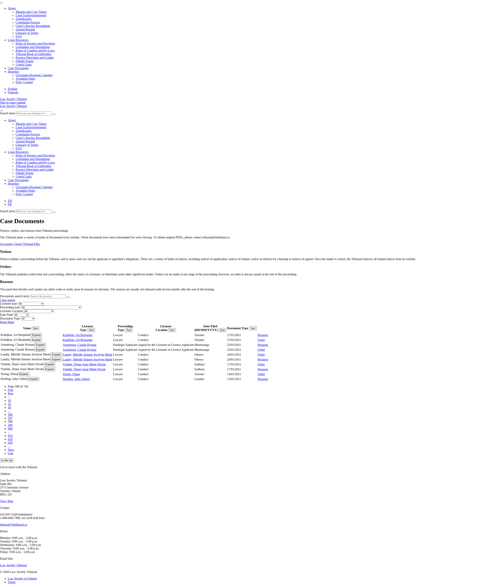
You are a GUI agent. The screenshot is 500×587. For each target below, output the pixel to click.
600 (10, 428)
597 (10, 418)
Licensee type (8, 303)
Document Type (10, 318)
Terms (11, 582)
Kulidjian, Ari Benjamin (77, 335)
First (10, 390)
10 (9, 400)
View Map (6, 501)
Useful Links (24, 64)
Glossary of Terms (27, 33)
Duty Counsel (24, 82)
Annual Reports (25, 29)
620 (10, 439)
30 (9, 407)
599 (10, 425)
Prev (10, 393)
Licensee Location (11, 311)
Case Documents (18, 68)
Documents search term (14, 296)
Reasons (263, 335)
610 (10, 435)
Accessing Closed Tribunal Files (20, 244)
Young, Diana (71, 374)
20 (9, 404)
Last (10, 453)
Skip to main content (12, 102)
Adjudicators (23, 19)
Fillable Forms (24, 61)
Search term (7, 113)
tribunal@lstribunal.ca (13, 524)
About (12, 8)
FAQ (19, 36)
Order (261, 340)
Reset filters (7, 322)
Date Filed (6, 314)
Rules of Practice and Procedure (35, 43)
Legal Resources (18, 40)
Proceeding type (10, 307)
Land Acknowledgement (31, 15)
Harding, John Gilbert (76, 379)
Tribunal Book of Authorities (33, 54)
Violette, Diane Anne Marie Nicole (84, 364)
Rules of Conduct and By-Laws (35, 50)
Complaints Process (28, 22)
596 (10, 414)
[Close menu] (1, 2)
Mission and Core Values (31, 11)
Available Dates (25, 78)
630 (10, 442)
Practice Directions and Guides (35, 57)
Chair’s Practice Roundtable (33, 26)
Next (11, 449)
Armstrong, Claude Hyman (79, 344)
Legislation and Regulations (33, 47)
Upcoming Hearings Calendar (34, 75)
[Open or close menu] (1, 110)
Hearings (13, 71)
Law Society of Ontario (22, 578)
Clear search (7, 300)
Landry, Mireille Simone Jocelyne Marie (87, 354)
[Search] (53, 114)
